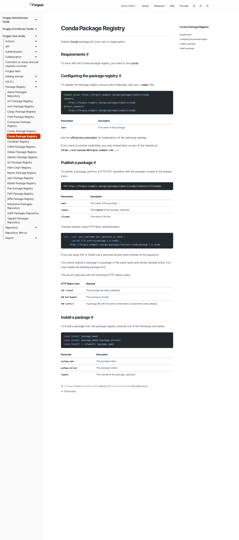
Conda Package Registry (22, 136)
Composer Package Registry (19, 124)
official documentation (84, 137)
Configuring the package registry (193, 39)
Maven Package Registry (21, 172)
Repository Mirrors (16, 232)
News (145, 5)
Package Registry (15, 86)
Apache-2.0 (105, 386)
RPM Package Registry (20, 198)
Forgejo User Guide (14, 36)
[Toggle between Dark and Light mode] (207, 6)
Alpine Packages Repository (17, 94)
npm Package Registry (20, 178)
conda (134, 63)
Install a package (187, 48)
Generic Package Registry (22, 157)
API (7, 46)
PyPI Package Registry (20, 193)
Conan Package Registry (21, 131)
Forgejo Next (12, 71)
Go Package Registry (19, 162)
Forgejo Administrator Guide (15, 19)
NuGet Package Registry (21, 183)
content (77, 386)
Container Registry (18, 141)
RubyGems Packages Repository (19, 206)
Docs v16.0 (127, 5)
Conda (74, 41)
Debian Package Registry (22, 152)
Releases (159, 5)
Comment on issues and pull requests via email (22, 64)
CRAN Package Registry (21, 146)
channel (99, 209)
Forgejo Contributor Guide (18, 28)
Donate (184, 5)
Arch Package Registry (20, 106)
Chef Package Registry (20, 116)
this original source (139, 386)
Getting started (14, 76)
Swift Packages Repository (23, 213)
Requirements (185, 34)
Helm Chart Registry (19, 167)
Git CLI (9, 81)
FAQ (172, 5)
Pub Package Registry (20, 188)
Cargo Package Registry (21, 111)
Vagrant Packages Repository (18, 220)
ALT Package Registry (20, 101)
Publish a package (187, 44)
